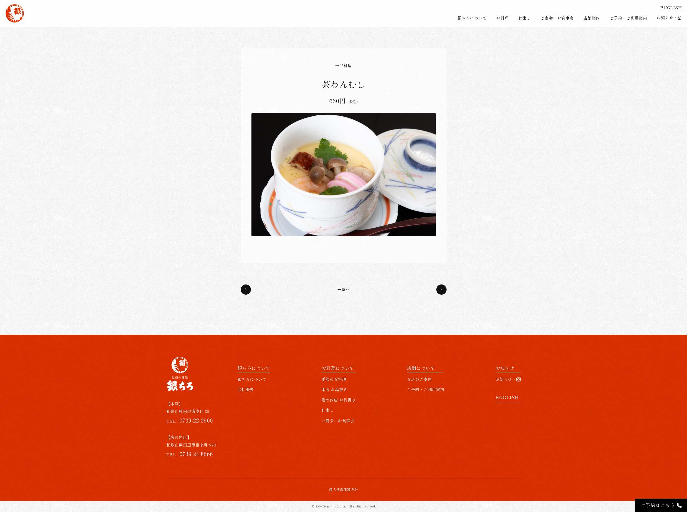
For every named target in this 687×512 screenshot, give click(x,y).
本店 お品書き (334, 389)
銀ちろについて (472, 18)
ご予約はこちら (659, 505)
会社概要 (245, 389)
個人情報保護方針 (343, 489)
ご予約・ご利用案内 (628, 18)
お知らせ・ (667, 17)
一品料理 (343, 65)
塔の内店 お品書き (338, 400)
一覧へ (343, 290)
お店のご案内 (419, 379)
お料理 (502, 18)
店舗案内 (591, 18)
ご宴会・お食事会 (557, 18)
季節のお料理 (333, 379)
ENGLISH (671, 7)
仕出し (524, 18)
